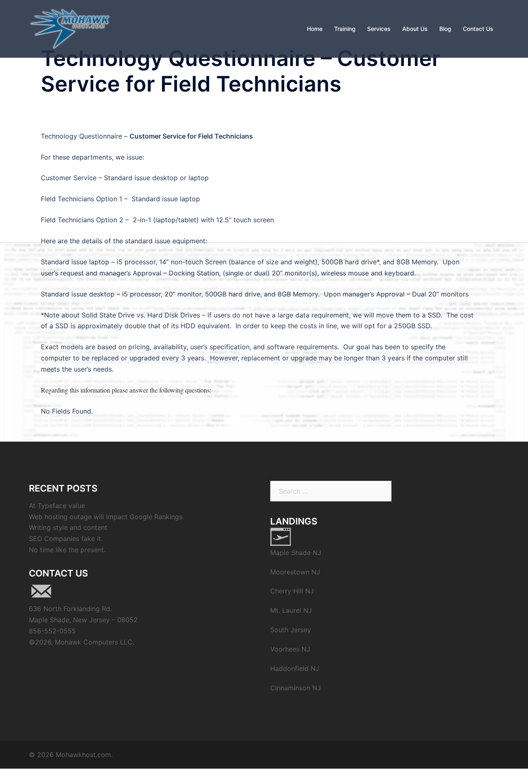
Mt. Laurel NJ (291, 610)
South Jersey (290, 630)
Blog (445, 28)
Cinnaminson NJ (295, 688)
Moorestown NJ (295, 572)
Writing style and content (68, 527)
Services (379, 28)
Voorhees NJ (290, 649)
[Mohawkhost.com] (69, 28)
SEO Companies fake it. (66, 538)
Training (345, 28)
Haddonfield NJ (294, 668)
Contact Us (478, 28)
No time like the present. (67, 550)
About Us (415, 28)
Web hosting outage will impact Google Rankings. (106, 517)
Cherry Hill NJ (292, 591)
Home (315, 28)
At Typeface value (57, 505)
